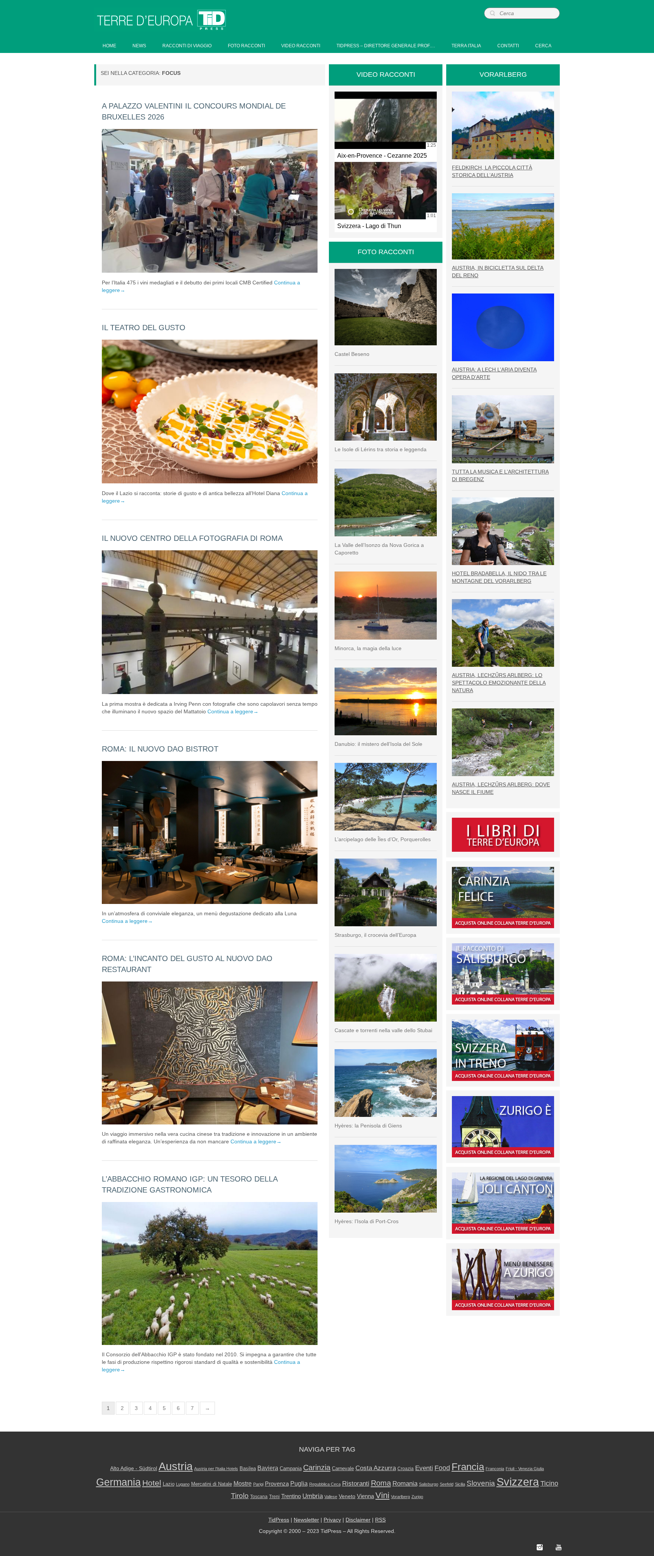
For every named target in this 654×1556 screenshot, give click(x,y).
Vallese (330, 1496)
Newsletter (306, 1520)
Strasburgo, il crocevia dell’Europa (375, 935)
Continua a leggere (232, 711)
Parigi (258, 1484)
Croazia (405, 1468)
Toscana (259, 1496)
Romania (404, 1483)
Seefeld (446, 1484)
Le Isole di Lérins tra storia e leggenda (381, 449)
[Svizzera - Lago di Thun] (386, 190)
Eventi (424, 1468)
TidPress (278, 1520)
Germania (118, 1482)
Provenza (277, 1484)
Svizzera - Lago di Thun (369, 225)
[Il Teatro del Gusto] (210, 411)
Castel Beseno (352, 354)
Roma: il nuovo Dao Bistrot (160, 749)
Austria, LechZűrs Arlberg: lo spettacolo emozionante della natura (499, 682)
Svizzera (518, 1482)
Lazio (168, 1484)
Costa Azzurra (375, 1468)
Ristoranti (355, 1483)
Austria (176, 1466)
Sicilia (460, 1484)
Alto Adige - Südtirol (133, 1468)
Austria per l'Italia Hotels (216, 1468)
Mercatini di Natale (211, 1484)
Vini (382, 1495)
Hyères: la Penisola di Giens (368, 1126)
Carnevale (343, 1468)
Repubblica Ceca (325, 1484)
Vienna (365, 1496)
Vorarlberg (400, 1496)
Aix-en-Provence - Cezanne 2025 (382, 155)
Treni (274, 1496)
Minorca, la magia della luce (368, 648)
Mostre (243, 1483)
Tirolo (240, 1496)
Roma (381, 1483)
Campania (291, 1468)
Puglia (299, 1483)
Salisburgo (428, 1484)
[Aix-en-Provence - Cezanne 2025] (386, 120)
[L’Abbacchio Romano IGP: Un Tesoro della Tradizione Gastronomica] (210, 1273)
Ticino (549, 1483)
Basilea (248, 1468)
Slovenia (481, 1483)
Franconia (495, 1468)
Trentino (291, 1496)
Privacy (332, 1520)
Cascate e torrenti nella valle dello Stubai (383, 1030)
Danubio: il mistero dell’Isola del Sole (378, 744)
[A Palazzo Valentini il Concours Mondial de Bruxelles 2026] (210, 201)
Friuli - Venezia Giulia (525, 1468)
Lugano (183, 1484)
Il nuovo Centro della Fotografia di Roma (192, 538)
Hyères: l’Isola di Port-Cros (367, 1221)
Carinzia (316, 1467)
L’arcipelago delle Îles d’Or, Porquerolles (383, 839)
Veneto (347, 1496)
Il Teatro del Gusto (143, 327)
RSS (380, 1520)
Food (442, 1468)
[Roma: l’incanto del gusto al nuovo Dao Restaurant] (210, 1052)
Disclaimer (358, 1520)
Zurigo (417, 1496)
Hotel (151, 1482)
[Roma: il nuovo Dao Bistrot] (210, 832)
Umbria (312, 1496)
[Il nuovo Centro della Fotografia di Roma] (210, 622)
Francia (468, 1466)
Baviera (267, 1467)
